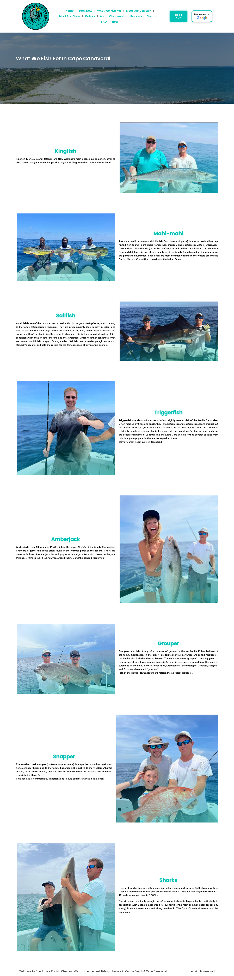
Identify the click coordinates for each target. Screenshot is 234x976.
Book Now (85, 11)
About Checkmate (113, 16)
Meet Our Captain (138, 11)
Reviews (136, 16)
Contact (152, 16)
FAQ (104, 22)
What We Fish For (109, 11)
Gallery (90, 16)
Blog (115, 22)
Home (69, 11)
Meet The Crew (69, 16)
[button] (202, 16)
